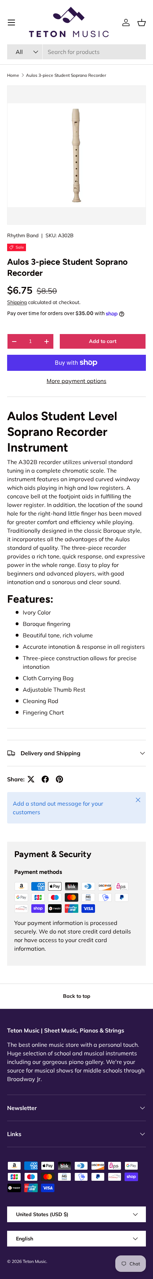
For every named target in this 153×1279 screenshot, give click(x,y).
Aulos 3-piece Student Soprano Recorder (66, 75)
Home (13, 75)
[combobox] (76, 51)
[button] (141, 22)
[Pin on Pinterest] (59, 779)
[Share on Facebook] (45, 779)
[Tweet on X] (31, 779)
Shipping (17, 302)
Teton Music (34, 1261)
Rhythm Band (22, 235)
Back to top (76, 996)
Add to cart (102, 341)
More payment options (76, 380)
